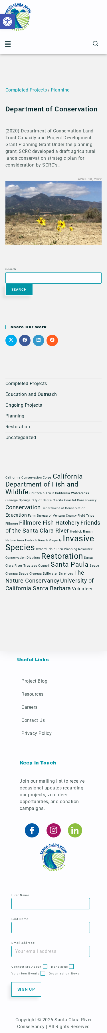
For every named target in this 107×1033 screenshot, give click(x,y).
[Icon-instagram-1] (54, 830)
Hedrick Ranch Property (43, 540)
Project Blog (34, 681)
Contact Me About (26, 966)
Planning (60, 90)
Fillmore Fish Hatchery (49, 522)
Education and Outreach (31, 394)
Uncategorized (20, 437)
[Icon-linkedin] (75, 830)
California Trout (41, 493)
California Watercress (72, 493)
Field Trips (86, 515)
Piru (59, 549)
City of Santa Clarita (47, 500)
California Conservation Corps (28, 477)
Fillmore (11, 523)
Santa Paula (70, 564)
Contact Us (33, 720)
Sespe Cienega (30, 573)
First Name (20, 895)
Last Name (20, 918)
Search (11, 269)
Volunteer (82, 588)
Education (16, 515)
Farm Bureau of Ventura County (52, 515)
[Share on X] (11, 340)
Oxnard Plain (46, 549)
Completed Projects (26, 90)
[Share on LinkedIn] (38, 340)
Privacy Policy (36, 733)
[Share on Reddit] (52, 340)
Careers (29, 707)
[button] (8, 44)
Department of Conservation (51, 109)
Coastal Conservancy (80, 500)
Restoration (17, 426)
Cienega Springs (18, 500)
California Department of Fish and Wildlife (44, 484)
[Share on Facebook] (25, 340)
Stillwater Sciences (58, 573)
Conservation (23, 507)
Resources (32, 694)
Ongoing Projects (23, 405)
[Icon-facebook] (32, 830)
